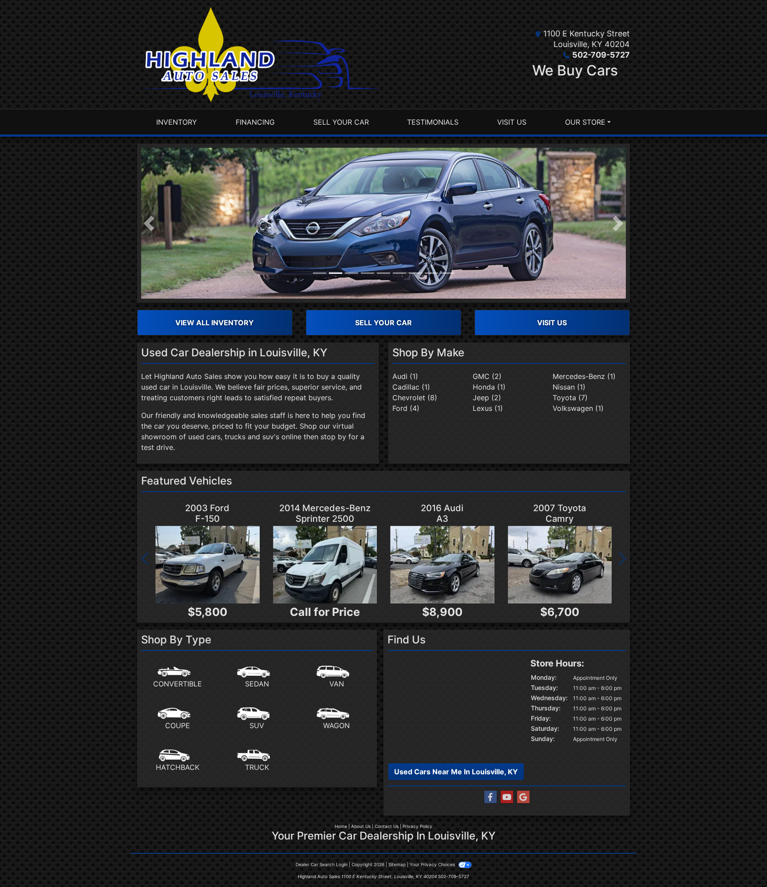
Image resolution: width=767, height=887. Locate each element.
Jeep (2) (487, 397)
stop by (333, 436)
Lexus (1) (488, 408)
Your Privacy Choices (433, 864)
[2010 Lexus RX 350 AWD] (560, 565)
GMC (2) (487, 376)
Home (341, 826)
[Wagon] (336, 719)
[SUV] (257, 719)
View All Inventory (214, 322)
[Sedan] (257, 677)
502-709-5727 (601, 54)
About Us (361, 826)
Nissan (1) (569, 386)
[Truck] (257, 761)
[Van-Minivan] (336, 677)
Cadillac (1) (411, 386)
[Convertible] (178, 677)
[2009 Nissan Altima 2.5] (442, 565)
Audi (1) (405, 376)
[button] (149, 223)
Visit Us (552, 322)
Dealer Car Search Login (322, 864)
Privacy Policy (417, 826)
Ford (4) (405, 408)
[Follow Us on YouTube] (507, 797)
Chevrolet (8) (414, 397)
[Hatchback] (178, 761)
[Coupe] (178, 719)
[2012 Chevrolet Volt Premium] (207, 565)
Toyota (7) (570, 397)
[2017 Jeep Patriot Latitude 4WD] (325, 565)
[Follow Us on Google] (523, 797)
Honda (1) (489, 386)
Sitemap (397, 864)
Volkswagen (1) (578, 408)
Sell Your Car (383, 322)
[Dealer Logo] (260, 54)
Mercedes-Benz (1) (584, 376)
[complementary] (740, 860)
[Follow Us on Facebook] (490, 797)
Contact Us (387, 826)
